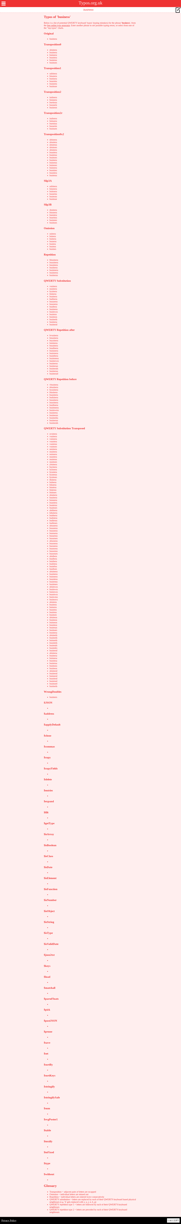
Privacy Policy (8, 1220)
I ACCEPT (173, 1220)
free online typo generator (58, 25)
